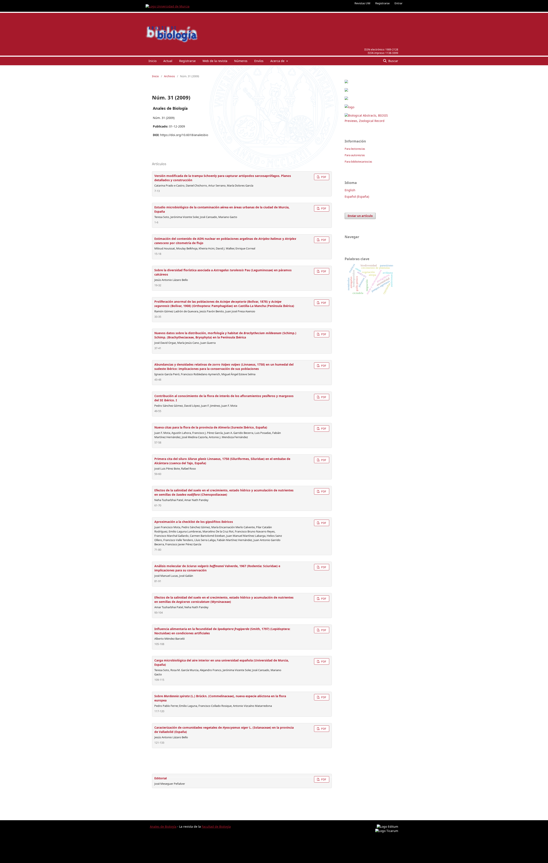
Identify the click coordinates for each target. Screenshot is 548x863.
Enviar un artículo (360, 216)
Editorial (160, 778)
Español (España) (357, 196)
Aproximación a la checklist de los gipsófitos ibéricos (193, 522)
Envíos (259, 61)
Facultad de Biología (216, 826)
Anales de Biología (163, 826)
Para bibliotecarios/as (358, 161)
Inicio (152, 61)
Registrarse (382, 3)
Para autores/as (355, 155)
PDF (323, 177)
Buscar (392, 61)
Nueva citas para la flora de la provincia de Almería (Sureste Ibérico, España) (210, 427)
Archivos (169, 76)
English (350, 190)
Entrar (398, 3)
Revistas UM (362, 3)
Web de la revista (215, 61)
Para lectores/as (355, 149)
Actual (167, 61)
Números (240, 61)
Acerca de (277, 61)
